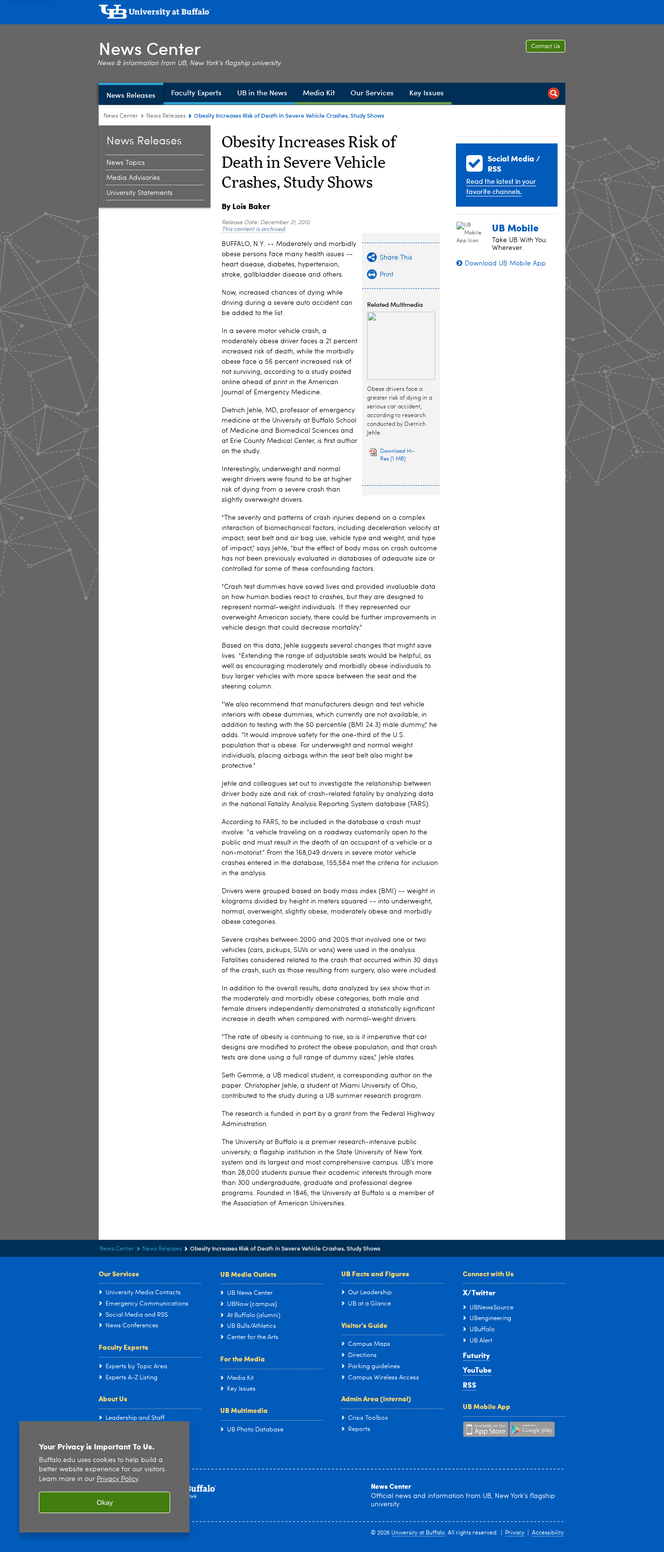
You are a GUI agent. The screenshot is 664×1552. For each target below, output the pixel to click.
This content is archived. (254, 229)
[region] (104, 1477)
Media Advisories (133, 178)
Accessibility (548, 1533)
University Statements (139, 193)
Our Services (119, 1273)
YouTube (477, 1369)
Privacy (514, 1533)
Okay (105, 1502)
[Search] (553, 94)
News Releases (166, 116)
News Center (150, 48)
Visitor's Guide (364, 1325)
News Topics (125, 162)
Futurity (476, 1355)
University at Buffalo (418, 1533)
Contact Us (545, 47)
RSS (469, 1384)
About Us (113, 1398)
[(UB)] (332, 13)
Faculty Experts (123, 1347)
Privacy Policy (117, 1479)
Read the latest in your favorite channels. (501, 186)
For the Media (242, 1358)
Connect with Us (488, 1273)
